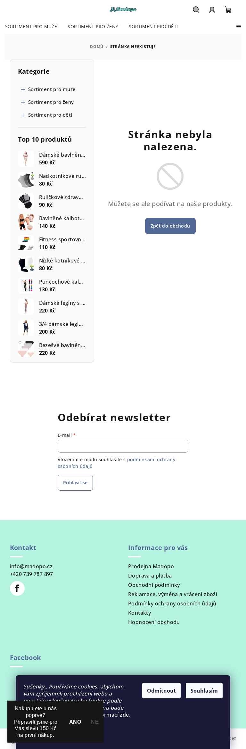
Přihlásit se (75, 482)
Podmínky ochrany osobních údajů (172, 603)
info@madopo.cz (31, 566)
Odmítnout (161, 690)
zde (124, 714)
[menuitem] (31, 26)
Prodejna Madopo (151, 566)
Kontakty (139, 612)
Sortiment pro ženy (51, 102)
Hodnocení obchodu (154, 622)
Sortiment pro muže (52, 89)
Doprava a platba (150, 575)
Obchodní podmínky (154, 584)
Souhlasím (204, 690)
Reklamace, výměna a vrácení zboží (172, 594)
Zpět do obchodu (170, 226)
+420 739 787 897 (31, 574)
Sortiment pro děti (50, 115)
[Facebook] (17, 588)
